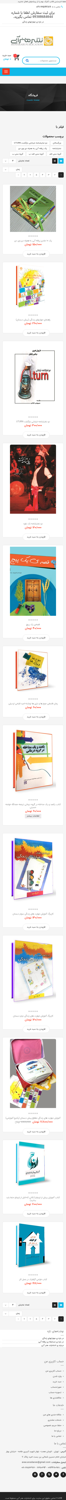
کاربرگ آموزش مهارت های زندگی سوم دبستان (33, 914)
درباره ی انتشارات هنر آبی (52, 1345)
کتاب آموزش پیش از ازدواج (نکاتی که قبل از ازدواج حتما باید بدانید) (33, 1198)
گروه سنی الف (55, 154)
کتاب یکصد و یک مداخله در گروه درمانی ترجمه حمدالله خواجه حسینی (33, 805)
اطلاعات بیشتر (33, 816)
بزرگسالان (57, 143)
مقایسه (48, 224)
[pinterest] (35, 1474)
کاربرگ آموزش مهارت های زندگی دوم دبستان (33, 1016)
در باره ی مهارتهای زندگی (33, 22)
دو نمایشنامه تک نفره (33, 524)
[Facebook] (63, 1474)
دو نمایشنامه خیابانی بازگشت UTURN (30, 143)
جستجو (27, 60)
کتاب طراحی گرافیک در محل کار (33, 1279)
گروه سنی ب (17, 154)
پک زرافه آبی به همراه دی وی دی (32, 148)
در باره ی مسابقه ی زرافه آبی (51, 1342)
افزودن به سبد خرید (36, 253)
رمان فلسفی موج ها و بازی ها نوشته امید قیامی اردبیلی (33, 703)
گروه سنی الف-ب (36, 154)
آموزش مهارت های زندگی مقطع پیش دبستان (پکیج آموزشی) (33, 1118)
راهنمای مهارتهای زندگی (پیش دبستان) (33, 320)
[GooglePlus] (42, 1474)
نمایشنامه (56, 148)
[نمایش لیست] (55, 161)
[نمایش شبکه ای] (61, 161)
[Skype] (49, 1474)
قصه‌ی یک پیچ (33, 624)
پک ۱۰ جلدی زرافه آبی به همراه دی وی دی (33, 241)
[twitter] (56, 1474)
